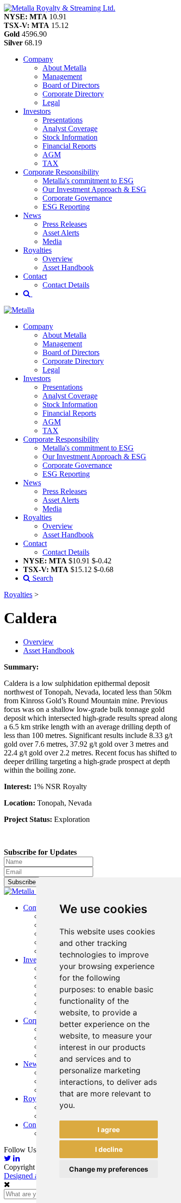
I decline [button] (109, 1149)
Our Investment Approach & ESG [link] (94, 189)
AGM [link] (51, 154)
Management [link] (62, 76)
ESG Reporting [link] (66, 207)
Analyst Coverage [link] (69, 128)
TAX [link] (50, 163)
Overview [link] (57, 259)
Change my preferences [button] (108, 1169)
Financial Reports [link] (69, 146)
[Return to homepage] (19, 310)
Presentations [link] (62, 120)
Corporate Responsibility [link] (61, 172)
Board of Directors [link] (70, 85)
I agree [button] (108, 1129)
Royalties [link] (37, 250)
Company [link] (38, 59)
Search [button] (41, 578)
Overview (38, 642)
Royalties (18, 594)
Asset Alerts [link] (60, 233)
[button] (59, 8)
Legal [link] (51, 102)
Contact (35, 1125)
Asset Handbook (48, 650)
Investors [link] (37, 111)
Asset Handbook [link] (68, 267)
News (32, 1064)
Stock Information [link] (69, 137)
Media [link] (52, 241)
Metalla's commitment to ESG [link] (88, 181)
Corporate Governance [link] (77, 198)
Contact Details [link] (65, 285)
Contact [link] (35, 276)
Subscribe (22, 882)
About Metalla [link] (64, 68)
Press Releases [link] (64, 224)
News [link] (32, 215)
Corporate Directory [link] (73, 94)
